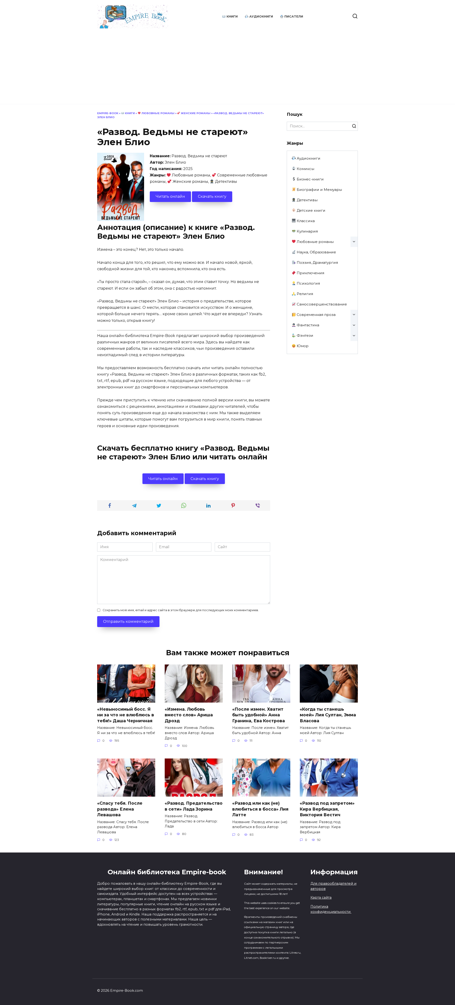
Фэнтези (304, 335)
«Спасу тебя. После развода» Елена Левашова (119, 809)
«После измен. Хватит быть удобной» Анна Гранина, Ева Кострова (258, 715)
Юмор (302, 346)
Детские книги (310, 210)
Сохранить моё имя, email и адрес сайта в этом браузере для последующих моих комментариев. (181, 610)
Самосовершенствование (321, 304)
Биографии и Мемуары (319, 189)
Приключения (310, 273)
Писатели (293, 16)
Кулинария (307, 231)
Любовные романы (157, 113)
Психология (308, 283)
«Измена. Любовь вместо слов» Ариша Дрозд (189, 715)
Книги (232, 16)
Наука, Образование (316, 252)
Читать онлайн (170, 196)
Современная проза (316, 314)
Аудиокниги (260, 16)
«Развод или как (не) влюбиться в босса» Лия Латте (260, 809)
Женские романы (195, 113)
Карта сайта (321, 897)
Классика (305, 221)
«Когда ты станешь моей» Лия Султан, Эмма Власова (328, 715)
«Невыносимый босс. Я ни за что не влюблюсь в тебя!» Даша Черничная (125, 715)
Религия (304, 294)
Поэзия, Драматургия (317, 262)
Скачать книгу (212, 196)
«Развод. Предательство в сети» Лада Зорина (194, 806)
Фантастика (307, 325)
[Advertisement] (227, 64)
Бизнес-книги (310, 179)
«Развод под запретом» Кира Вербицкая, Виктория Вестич (327, 809)
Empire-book (107, 113)
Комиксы (305, 168)
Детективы (307, 200)
